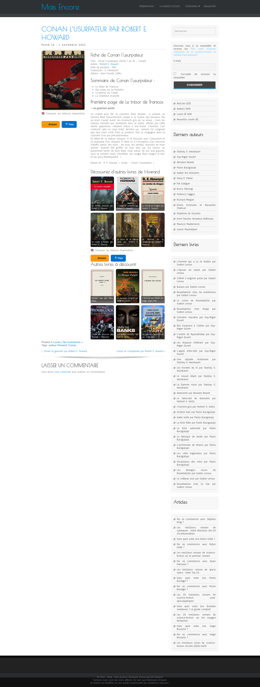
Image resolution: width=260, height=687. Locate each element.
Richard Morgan (185, 199)
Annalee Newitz (185, 162)
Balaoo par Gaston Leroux (191, 287)
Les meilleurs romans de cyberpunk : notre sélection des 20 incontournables (196, 530)
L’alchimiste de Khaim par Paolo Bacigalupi (196, 446)
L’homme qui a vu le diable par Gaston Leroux (196, 263)
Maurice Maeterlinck (188, 224)
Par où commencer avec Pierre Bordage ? (196, 588)
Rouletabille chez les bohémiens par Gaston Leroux (196, 294)
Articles (181, 103)
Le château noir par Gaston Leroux (196, 478)
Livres (57, 342)
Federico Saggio (186, 194)
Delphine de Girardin (188, 213)
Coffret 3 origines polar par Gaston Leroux (196, 280)
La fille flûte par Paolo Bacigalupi (196, 422)
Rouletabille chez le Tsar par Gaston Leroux (196, 485)
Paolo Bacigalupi (186, 167)
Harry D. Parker (185, 178)
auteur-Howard (58, 345)
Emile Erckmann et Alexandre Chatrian (196, 206)
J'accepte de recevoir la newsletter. (195, 75)
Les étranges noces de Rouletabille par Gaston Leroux (196, 471)
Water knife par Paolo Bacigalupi (195, 417)
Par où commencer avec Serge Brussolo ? (196, 636)
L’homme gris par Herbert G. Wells (196, 406)
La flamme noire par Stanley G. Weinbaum (196, 386)
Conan (72, 345)
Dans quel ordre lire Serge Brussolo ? (196, 627)
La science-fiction (170, 6)
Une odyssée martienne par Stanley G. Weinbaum (196, 361)
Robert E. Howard (109, 64)
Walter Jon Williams (188, 173)
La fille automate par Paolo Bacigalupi (196, 430)
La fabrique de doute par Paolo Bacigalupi (196, 438)
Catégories (191, 6)
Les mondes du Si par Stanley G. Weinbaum (196, 369)
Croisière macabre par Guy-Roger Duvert (196, 319)
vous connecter (62, 372)
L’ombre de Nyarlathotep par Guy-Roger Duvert (196, 336)
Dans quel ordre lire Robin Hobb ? (196, 539)
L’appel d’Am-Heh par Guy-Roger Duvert (196, 352)
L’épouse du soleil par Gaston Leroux (196, 271)
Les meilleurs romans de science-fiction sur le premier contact (196, 554)
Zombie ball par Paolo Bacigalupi (196, 412)
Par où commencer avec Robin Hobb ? (196, 546)
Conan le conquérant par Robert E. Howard (139, 351)
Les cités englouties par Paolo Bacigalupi (196, 455)
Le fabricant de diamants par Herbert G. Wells (196, 400)
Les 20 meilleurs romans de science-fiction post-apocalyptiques (196, 598)
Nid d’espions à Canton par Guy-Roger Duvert (196, 327)
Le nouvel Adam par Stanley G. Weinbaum (196, 377)
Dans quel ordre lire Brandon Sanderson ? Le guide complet (196, 608)
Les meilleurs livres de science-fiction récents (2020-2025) (196, 644)
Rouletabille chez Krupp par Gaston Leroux (196, 310)
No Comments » (73, 342)
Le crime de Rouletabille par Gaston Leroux (196, 302)
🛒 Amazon (50, 124)
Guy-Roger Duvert (186, 157)
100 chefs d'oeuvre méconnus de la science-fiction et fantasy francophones (195, 52)
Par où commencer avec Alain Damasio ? (196, 563)
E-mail (177, 61)
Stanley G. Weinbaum (188, 151)
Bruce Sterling (185, 189)
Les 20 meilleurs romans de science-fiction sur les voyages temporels (196, 618)
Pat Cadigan (183, 183)
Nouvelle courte (186, 119)
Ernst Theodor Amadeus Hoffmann (195, 219)
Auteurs (181, 109)
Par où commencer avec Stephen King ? (196, 520)
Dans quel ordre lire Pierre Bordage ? (196, 579)
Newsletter (210, 6)
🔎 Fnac (69, 124)
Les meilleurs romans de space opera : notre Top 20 (196, 571)
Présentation (146, 6)
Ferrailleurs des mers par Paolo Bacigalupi (196, 463)
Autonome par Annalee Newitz (193, 393)
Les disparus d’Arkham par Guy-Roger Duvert (196, 344)
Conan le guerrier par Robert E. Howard (65, 351)
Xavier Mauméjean (187, 229)
